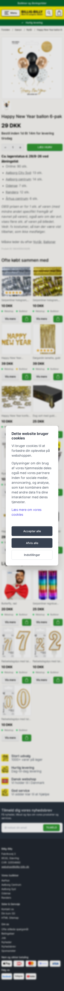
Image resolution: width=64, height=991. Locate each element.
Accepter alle (32, 531)
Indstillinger (32, 555)
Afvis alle (32, 543)
